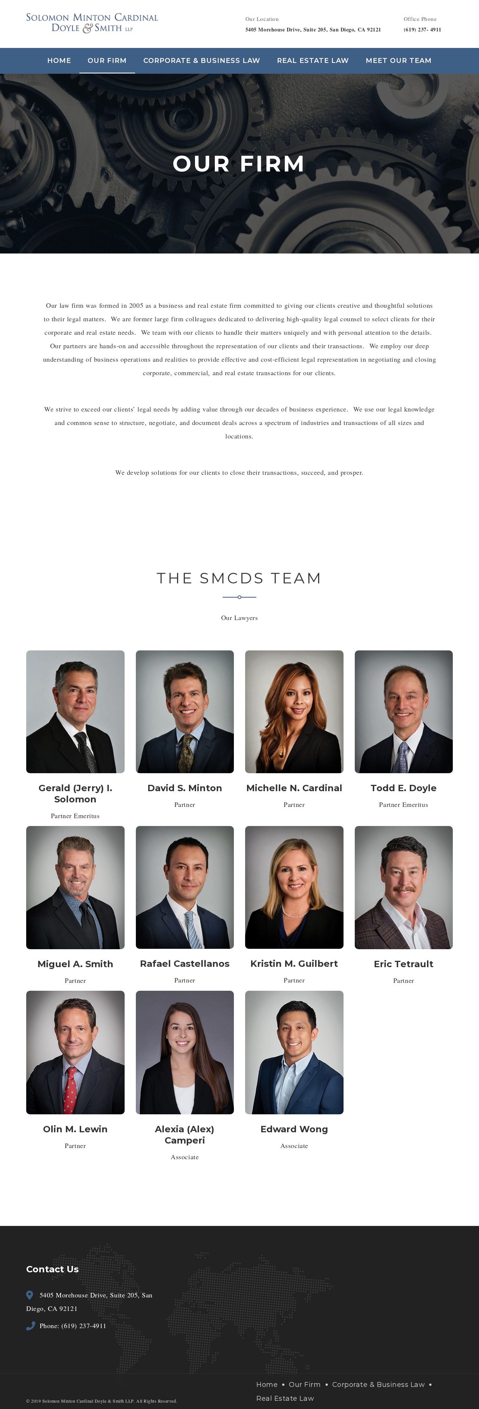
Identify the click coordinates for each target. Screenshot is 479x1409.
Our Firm (107, 61)
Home (59, 61)
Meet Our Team (399, 61)
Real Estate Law (313, 61)
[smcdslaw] (92, 22)
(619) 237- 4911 (423, 29)
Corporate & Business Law (201, 61)
